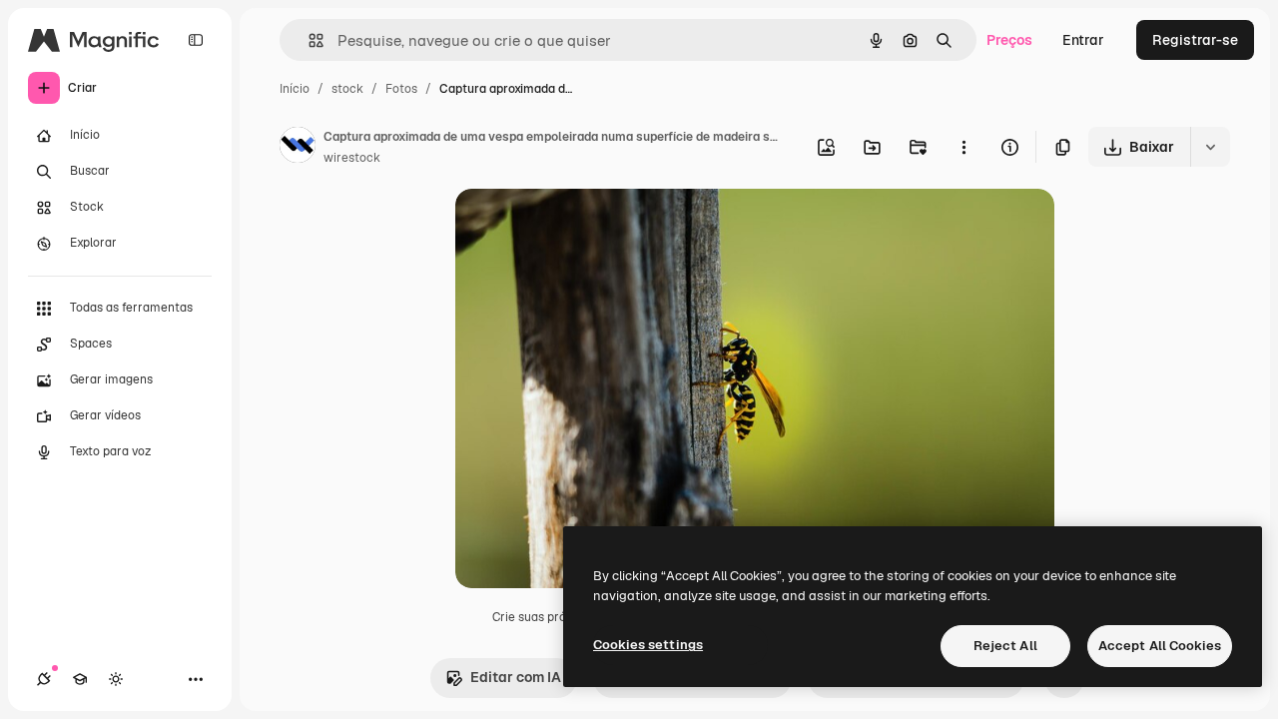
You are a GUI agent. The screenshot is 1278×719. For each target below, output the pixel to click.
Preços (1009, 40)
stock (347, 89)
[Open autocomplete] (308, 40)
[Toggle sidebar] (196, 40)
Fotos (401, 89)
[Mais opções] (963, 147)
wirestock (351, 158)
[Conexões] (44, 679)
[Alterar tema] (116, 679)
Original (583, 227)
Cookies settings (648, 644)
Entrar (1083, 40)
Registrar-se (1195, 40)
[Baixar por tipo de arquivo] (1210, 147)
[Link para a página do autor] (298, 148)
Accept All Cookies (1159, 645)
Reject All (1005, 645)
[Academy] (80, 679)
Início (295, 89)
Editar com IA (515, 677)
